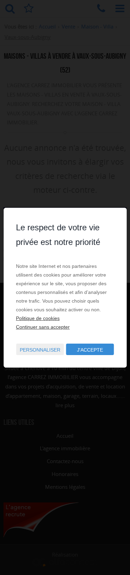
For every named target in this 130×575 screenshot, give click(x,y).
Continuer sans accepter (43, 327)
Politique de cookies (38, 318)
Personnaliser (40, 350)
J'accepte (90, 350)
